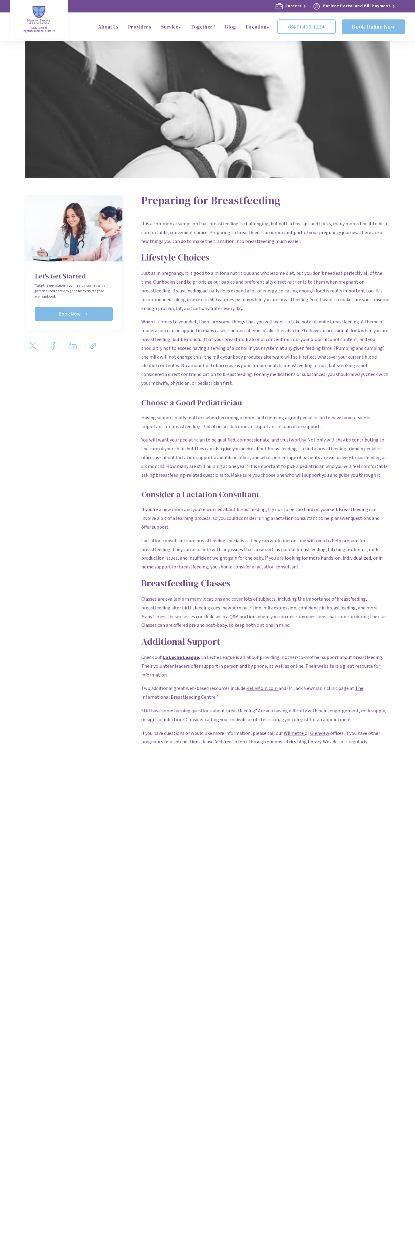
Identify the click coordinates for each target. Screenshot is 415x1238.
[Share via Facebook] (52, 345)
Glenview (319, 733)
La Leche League (181, 657)
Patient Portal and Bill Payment (356, 6)
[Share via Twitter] (32, 345)
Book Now (70, 314)
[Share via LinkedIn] (73, 345)
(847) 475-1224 (306, 26)
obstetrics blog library (298, 741)
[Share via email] (93, 345)
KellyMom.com (262, 688)
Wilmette (294, 733)
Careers (293, 6)
